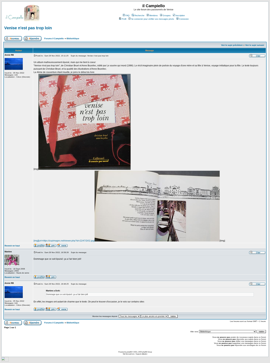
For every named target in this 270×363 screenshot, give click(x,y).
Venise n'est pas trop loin (28, 28)
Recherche (139, 15)
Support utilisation (141, 354)
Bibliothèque (73, 38)
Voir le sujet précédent (232, 45)
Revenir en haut (12, 246)
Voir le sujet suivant (254, 45)
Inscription (180, 15)
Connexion (184, 19)
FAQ (127, 15)
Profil (124, 19)
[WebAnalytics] (5, 360)
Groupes (167, 15)
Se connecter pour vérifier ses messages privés (152, 19)
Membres (153, 15)
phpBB (129, 352)
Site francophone (128, 354)
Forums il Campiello (54, 38)
